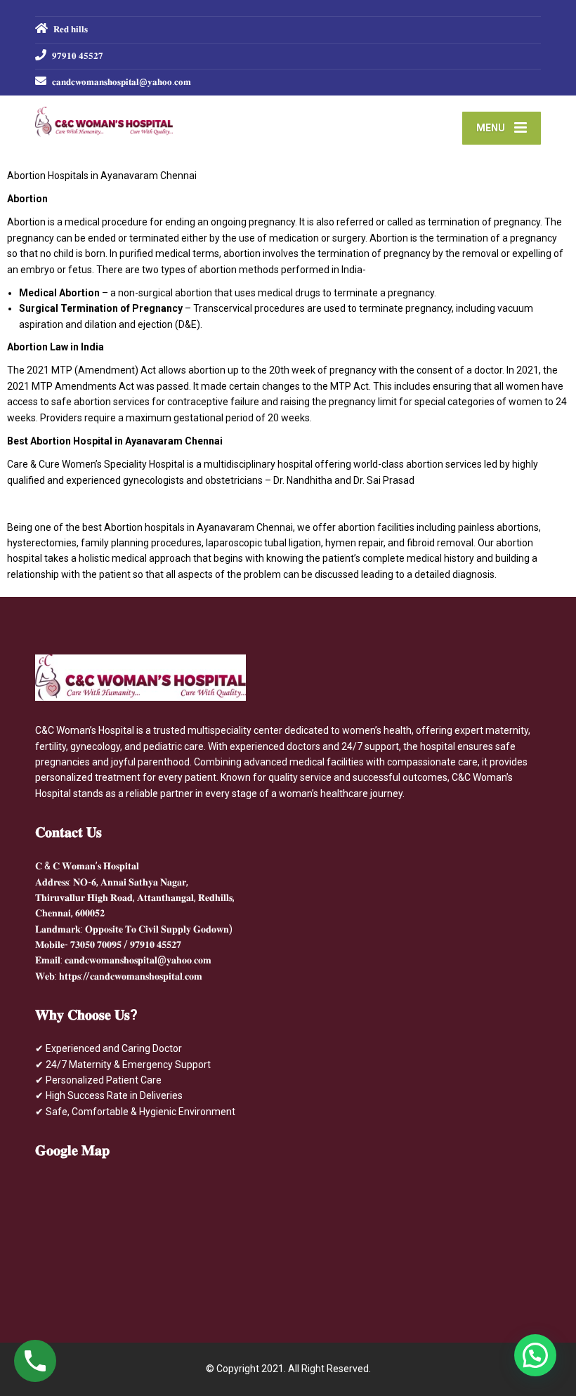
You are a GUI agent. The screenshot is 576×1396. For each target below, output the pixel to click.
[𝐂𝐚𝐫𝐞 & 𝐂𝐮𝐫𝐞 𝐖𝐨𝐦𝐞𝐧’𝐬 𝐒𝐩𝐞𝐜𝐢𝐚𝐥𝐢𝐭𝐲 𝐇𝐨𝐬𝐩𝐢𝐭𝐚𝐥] (104, 116)
